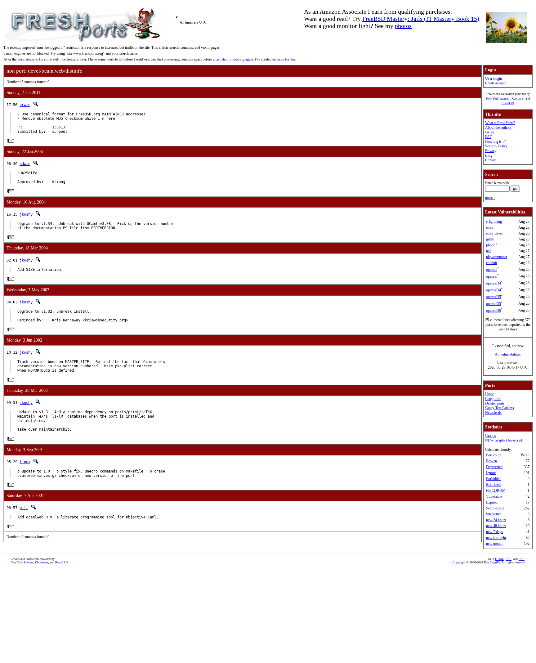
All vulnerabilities (508, 354)
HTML (499, 559)
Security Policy (496, 146)
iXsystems (517, 98)
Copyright (459, 562)
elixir (490, 227)
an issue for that (284, 59)
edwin (25, 164)
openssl (491, 269)
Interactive (493, 514)
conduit (491, 263)
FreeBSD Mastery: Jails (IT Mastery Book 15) (420, 18)
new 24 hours (496, 520)
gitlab (490, 239)
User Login (493, 78)
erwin (25, 105)
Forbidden (493, 479)
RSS (522, 559)
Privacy (490, 151)
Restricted (493, 484)
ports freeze (25, 59)
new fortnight (496, 537)
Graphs (490, 435)
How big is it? (495, 141)
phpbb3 (491, 245)
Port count (493, 455)
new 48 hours (496, 526)
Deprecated (494, 467)
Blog (488, 155)
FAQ (489, 137)
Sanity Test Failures (499, 408)
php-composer (496, 257)
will (24, 508)
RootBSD (508, 103)
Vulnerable (494, 496)
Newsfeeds (493, 412)
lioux (25, 462)
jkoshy (26, 214)
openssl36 (493, 310)
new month (494, 543)
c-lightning (494, 221)
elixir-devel (494, 233)
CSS (508, 559)
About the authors (498, 127)
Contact (490, 160)
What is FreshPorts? (500, 123)
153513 (58, 127)
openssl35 (493, 297)
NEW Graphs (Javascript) (504, 440)
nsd (488, 251)
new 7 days (494, 532)
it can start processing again (233, 59)
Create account (496, 83)
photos (403, 25)
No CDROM (496, 490)
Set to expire (495, 508)
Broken (491, 461)
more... (490, 197)
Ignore (491, 473)
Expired (492, 502)
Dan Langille (492, 562)
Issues (489, 132)
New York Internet (497, 98)
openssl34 (493, 283)
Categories (493, 398)
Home (489, 394)
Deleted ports (495, 403)
